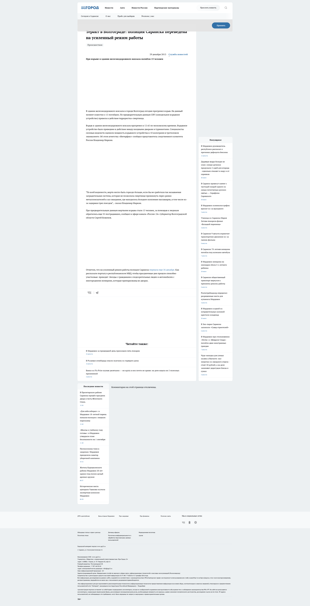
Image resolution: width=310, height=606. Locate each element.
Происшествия (94, 44)
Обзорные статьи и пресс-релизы (89, 532)
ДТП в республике (84, 516)
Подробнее (141, 586)
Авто (122, 8)
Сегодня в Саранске (90, 16)
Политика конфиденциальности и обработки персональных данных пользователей (119, 538)
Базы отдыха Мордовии (106, 516)
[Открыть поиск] (225, 7)
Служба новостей (178, 54)
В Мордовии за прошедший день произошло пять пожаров (113, 352)
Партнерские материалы (166, 8)
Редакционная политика (147, 532)
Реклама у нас (148, 16)
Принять (221, 25)
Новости (109, 8)
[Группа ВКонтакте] (183, 522)
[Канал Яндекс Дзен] (196, 522)
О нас (108, 16)
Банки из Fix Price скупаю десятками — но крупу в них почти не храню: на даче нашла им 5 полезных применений (132, 373)
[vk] (90, 292)
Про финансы (144, 516)
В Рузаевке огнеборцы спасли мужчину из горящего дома (112, 362)
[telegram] (98, 292)
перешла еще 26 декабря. (162, 269)
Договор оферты (114, 532)
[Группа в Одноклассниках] (189, 522)
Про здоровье (123, 516)
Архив (141, 535)
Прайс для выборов (126, 16)
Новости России (139, 8)
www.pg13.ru (101, 546)
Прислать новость (208, 7)
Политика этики (83, 535)
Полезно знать (166, 516)
